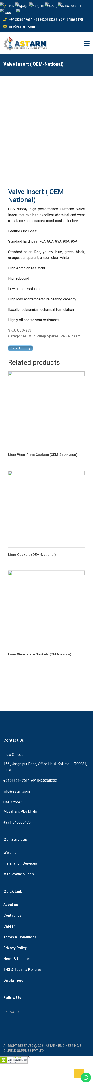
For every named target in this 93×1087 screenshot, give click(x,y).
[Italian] (51, 5)
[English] (7, 5)
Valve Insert (70, 336)
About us (10, 904)
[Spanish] (24, 11)
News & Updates (17, 959)
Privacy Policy (15, 948)
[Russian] (8, 11)
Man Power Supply (18, 874)
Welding (10, 852)
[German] (37, 5)
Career (9, 926)
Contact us (12, 915)
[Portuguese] (69, 5)
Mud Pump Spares (43, 336)
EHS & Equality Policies (22, 969)
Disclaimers (13, 980)
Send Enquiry (20, 348)
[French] (22, 5)
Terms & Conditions (19, 937)
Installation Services (20, 863)
